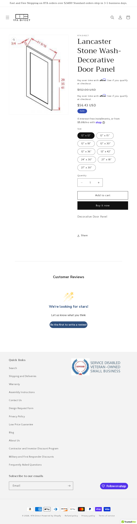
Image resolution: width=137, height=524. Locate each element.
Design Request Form (21, 408)
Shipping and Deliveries (22, 376)
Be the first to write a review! (68, 324)
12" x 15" (105, 135)
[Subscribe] (69, 486)
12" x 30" (105, 143)
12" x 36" (86, 151)
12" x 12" (86, 135)
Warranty (14, 384)
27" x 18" (107, 159)
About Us (14, 440)
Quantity (82, 175)
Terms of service (107, 516)
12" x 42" (106, 151)
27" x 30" (86, 167)
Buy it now (103, 205)
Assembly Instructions (22, 392)
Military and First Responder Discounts (31, 456)
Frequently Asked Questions (25, 464)
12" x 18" (86, 143)
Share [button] (84, 235)
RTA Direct (36, 516)
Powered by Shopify (51, 516)
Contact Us (15, 400)
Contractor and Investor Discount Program (34, 448)
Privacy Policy (17, 416)
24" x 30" (86, 159)
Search (13, 368)
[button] (7, 17)
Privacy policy (88, 516)
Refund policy (71, 516)
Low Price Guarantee (21, 424)
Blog (11, 432)
